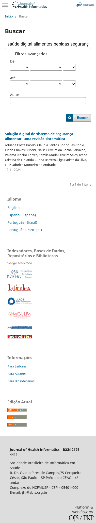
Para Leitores (17, 366)
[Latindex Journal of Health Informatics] (19, 290)
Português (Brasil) (22, 222)
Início (9, 16)
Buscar (82, 118)
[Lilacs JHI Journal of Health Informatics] (19, 303)
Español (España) (21, 215)
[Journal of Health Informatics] (19, 263)
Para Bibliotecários (20, 381)
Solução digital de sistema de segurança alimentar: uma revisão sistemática (39, 136)
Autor (14, 94)
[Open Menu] (5, 5)
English (13, 207)
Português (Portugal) (24, 229)
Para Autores (16, 373)
